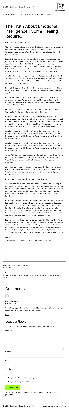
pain (50, 275)
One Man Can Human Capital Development (18, 7)
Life (43, 275)
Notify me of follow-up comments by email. (23, 378)
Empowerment (28, 275)
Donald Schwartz (11, 301)
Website (8, 369)
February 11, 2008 (10, 303)
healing (39, 275)
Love (46, 275)
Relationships (56, 275)
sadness (5, 277)
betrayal (5, 275)
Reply (7, 315)
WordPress (62, 406)
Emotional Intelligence (16, 275)
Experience (24, 265)
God (35, 275)
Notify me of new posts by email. (19, 382)
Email (7, 360)
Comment (9, 330)
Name (8, 351)
